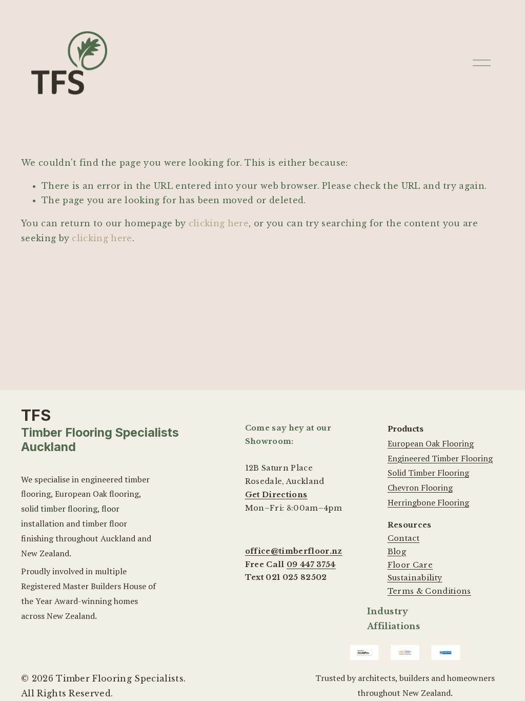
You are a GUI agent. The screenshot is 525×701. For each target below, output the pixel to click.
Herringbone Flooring (428, 502)
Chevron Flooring (420, 487)
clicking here (219, 223)
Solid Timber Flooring (428, 472)
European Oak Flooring (431, 443)
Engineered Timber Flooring (440, 458)
